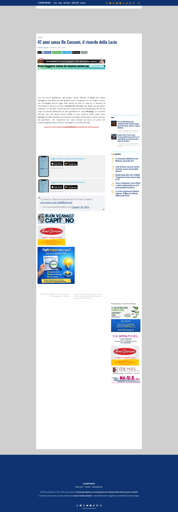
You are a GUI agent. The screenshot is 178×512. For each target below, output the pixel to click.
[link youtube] (117, 3)
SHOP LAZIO (75, 3)
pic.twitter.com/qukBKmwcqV (56, 202)
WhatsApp (57, 52)
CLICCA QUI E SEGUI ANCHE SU (71, 127)
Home (40, 37)
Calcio (60, 3)
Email (85, 52)
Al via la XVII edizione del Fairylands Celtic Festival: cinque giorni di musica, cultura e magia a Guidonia (129, 124)
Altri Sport (67, 3)
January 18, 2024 (80, 207)
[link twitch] (130, 3)
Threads (76, 52)
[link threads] (133, 3)
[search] (138, 3)
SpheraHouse (92, 508)
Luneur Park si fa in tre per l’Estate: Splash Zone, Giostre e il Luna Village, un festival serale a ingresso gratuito (128, 138)
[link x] (107, 3)
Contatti (83, 3)
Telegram (67, 52)
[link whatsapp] (123, 3)
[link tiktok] (127, 3)
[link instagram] (113, 3)
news (112, 117)
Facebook (47, 52)
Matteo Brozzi (43, 47)
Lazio (55, 3)
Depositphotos (97, 487)
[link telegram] (120, 3)
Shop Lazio (79, 487)
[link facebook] (110, 3)
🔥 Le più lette (116, 154)
